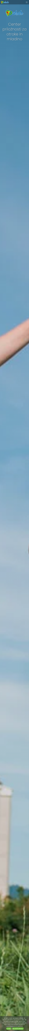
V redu (8, 1028)
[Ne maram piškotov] (27, 1023)
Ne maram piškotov (18, 1028)
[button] (26, 2)
